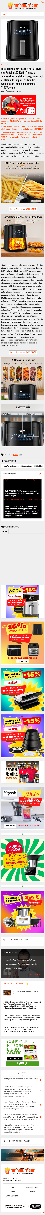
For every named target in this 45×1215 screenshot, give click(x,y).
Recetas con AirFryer (32, 1187)
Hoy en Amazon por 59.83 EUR (22, 209)
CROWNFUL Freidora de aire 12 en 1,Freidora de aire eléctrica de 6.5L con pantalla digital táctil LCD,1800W (22, 128)
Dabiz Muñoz (35, 974)
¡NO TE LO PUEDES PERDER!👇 (16, 984)
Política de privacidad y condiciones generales (12, 1196)
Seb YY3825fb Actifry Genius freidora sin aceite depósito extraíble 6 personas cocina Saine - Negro (22, 493)
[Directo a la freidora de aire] (22, 9)
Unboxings (32, 1191)
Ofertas (8, 64)
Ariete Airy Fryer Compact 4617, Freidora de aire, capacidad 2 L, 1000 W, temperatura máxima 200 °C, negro (21, 121)
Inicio (2, 64)
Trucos (13, 1191)
